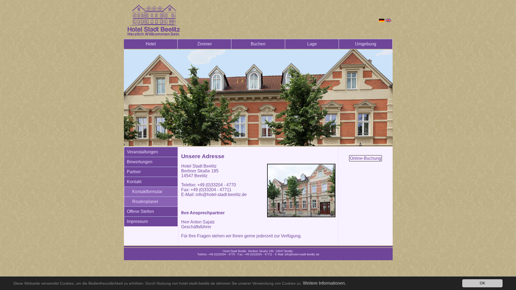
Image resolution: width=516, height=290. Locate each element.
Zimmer (204, 44)
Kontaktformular (147, 191)
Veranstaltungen (142, 152)
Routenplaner (145, 201)
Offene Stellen (140, 211)
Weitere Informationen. (324, 283)
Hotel (151, 44)
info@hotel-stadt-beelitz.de (221, 194)
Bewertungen (139, 162)
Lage (312, 44)
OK (482, 283)
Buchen (258, 44)
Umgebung (365, 44)
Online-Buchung (365, 158)
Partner (134, 171)
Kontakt (134, 181)
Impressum (137, 221)
